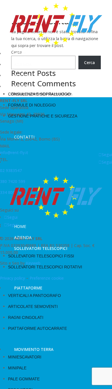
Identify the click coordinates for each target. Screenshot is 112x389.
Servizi (21, 86)
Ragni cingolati (25, 317)
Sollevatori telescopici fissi (41, 256)
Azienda (23, 64)
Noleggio (24, 75)
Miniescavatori (24, 357)
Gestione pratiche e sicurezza (42, 116)
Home (20, 53)
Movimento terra (33, 349)
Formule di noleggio (32, 105)
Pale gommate (24, 379)
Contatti (24, 137)
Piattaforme (28, 288)
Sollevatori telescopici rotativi (45, 267)
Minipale (17, 368)
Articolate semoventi (33, 306)
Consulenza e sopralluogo (39, 94)
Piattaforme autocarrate (37, 328)
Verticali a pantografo (34, 295)
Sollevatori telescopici (40, 248)
